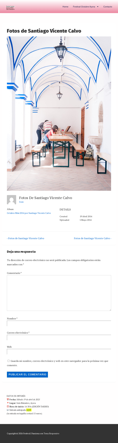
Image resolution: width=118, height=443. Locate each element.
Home (65, 6)
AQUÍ (28, 410)
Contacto (107, 6)
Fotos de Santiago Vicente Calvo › (92, 238)
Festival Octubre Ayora (84, 6)
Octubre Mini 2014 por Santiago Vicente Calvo (29, 213)
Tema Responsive (51, 433)
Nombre (11, 318)
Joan (21, 201)
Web (9, 346)
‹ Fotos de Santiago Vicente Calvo (25, 238)
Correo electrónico (17, 332)
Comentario (14, 273)
